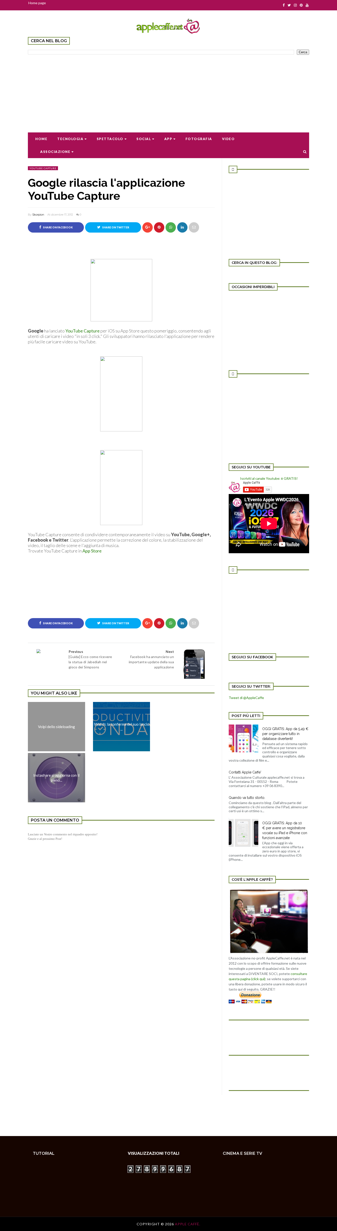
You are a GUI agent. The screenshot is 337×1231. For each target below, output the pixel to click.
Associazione (55, 152)
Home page (37, 3)
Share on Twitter (115, 227)
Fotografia (199, 139)
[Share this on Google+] (147, 227)
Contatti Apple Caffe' (245, 772)
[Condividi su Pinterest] (194, 227)
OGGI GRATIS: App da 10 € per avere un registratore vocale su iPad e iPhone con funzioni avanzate (284, 830)
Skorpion (38, 214)
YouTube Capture (82, 330)
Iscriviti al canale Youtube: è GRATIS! (269, 478)
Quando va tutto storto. (247, 798)
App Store (92, 550)
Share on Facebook (57, 227)
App (168, 139)
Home (41, 139)
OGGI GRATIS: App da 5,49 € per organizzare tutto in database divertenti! (285, 734)
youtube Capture (42, 168)
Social (143, 139)
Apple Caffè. (187, 1224)
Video (228, 139)
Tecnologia (70, 139)
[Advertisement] (168, 90)
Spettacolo (110, 139)
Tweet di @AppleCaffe (246, 698)
